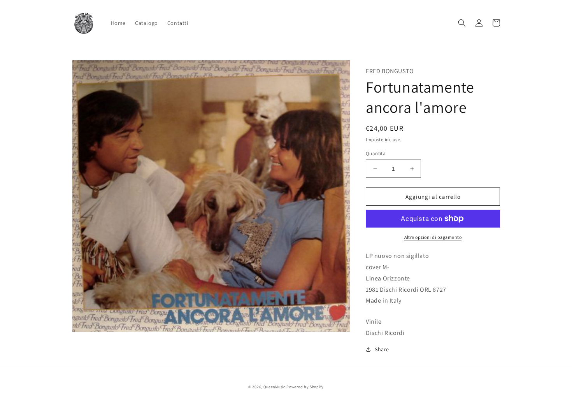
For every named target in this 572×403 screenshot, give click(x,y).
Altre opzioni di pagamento (432, 237)
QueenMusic (274, 386)
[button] (461, 23)
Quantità (376, 153)
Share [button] (382, 349)
